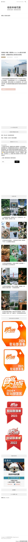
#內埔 (25, 153)
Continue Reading (10, 89)
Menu (3, 1)
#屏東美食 (17, 153)
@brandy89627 (4, 145)
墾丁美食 (3, 57)
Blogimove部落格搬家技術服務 (21, 541)
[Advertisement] (14, 36)
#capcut (9, 153)
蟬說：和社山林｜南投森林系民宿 (7, 135)
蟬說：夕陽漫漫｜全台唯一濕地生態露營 (9, 137)
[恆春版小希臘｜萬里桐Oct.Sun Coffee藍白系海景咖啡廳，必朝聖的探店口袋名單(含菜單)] (14, 68)
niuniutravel (10, 57)
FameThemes (9, 538)
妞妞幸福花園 (14, 7)
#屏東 (14, 153)
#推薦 (12, 153)
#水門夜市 (21, 153)
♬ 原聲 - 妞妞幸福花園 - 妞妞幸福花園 (8, 157)
